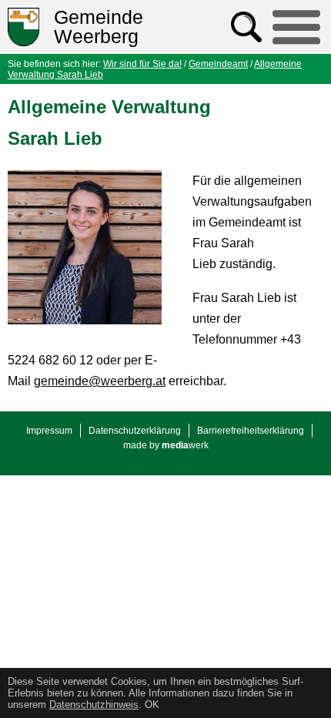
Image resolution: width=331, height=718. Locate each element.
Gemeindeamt (218, 64)
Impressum (49, 430)
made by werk (166, 445)
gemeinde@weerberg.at (100, 381)
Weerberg (98, 27)
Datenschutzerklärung (135, 430)
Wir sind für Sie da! (142, 64)
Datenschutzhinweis (94, 704)
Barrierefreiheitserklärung (250, 430)
